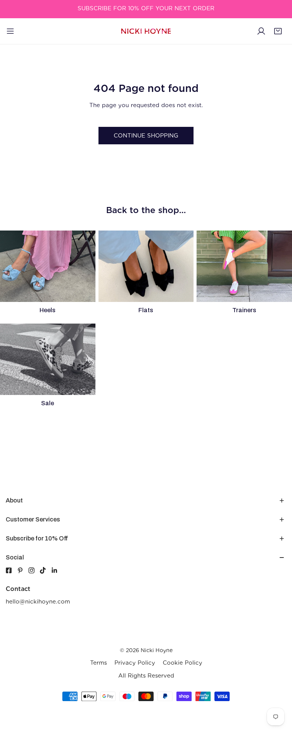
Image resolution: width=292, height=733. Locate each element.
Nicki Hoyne (157, 650)
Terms (98, 662)
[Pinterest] (23, 570)
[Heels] (47, 266)
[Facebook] (8, 570)
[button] (278, 31)
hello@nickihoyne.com (38, 601)
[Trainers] (244, 266)
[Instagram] (34, 570)
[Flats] (146, 266)
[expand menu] (10, 31)
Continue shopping (146, 135)
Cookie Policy (182, 662)
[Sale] (47, 359)
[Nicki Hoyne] (146, 31)
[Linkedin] (57, 570)
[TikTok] (45, 570)
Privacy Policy (134, 662)
